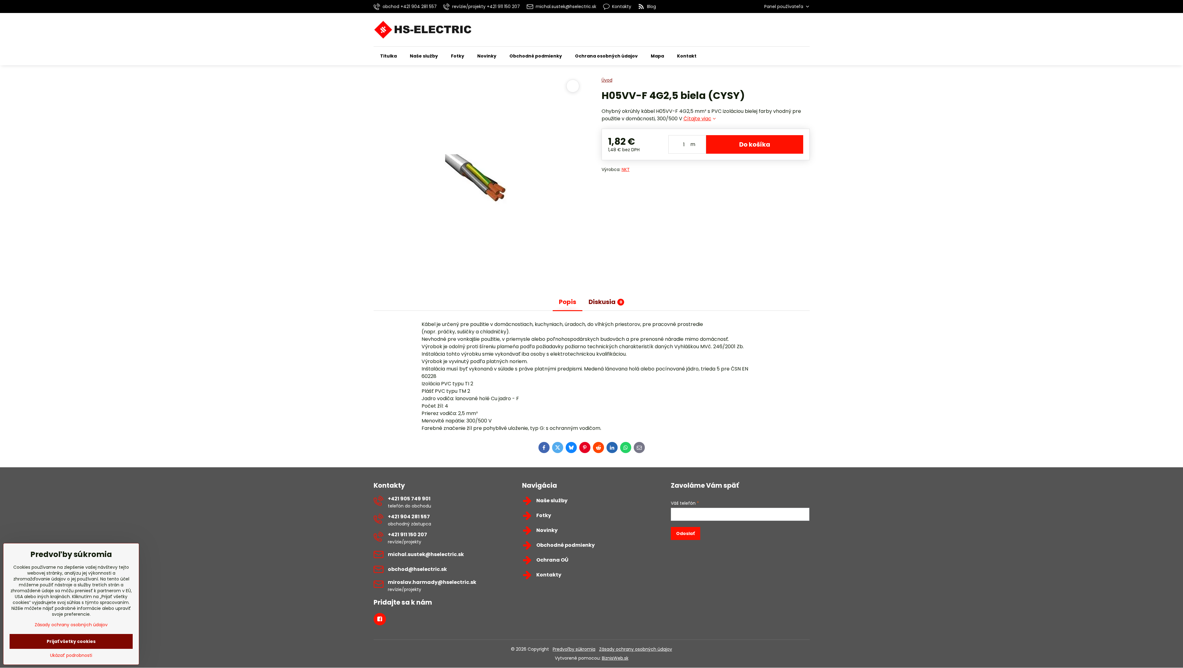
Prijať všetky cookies (71, 641)
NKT (626, 169)
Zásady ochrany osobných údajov (635, 649)
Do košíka (754, 144)
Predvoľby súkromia (574, 649)
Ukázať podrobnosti (71, 655)
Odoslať (685, 533)
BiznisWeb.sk (615, 658)
